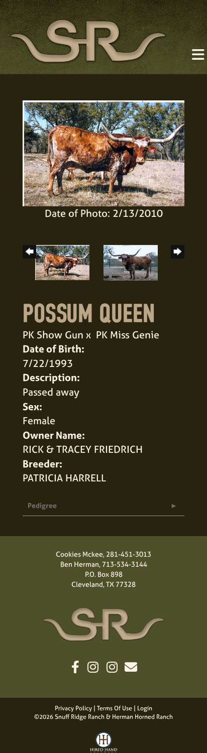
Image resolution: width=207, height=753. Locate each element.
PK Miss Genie (127, 334)
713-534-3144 (124, 564)
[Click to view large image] (103, 152)
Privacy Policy (73, 708)
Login (144, 708)
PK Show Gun (53, 334)
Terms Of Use (114, 708)
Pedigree (42, 505)
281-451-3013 (128, 554)
